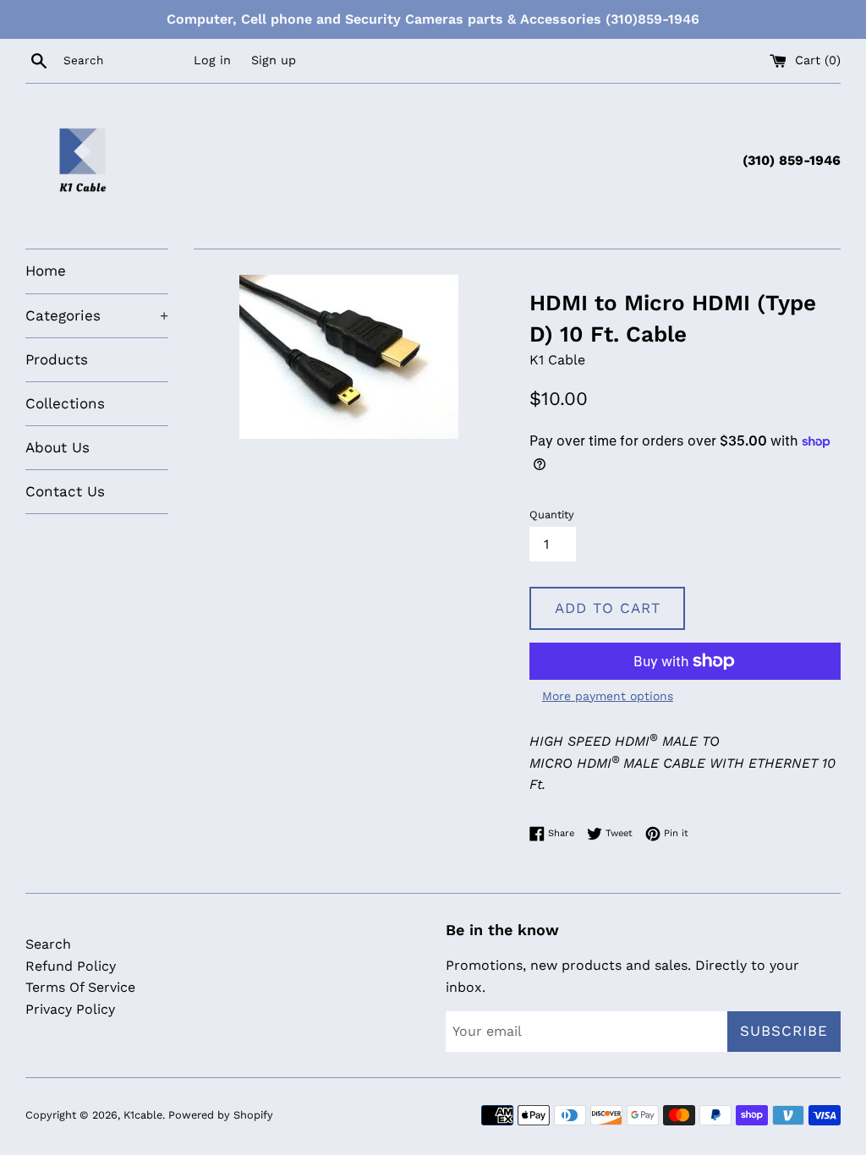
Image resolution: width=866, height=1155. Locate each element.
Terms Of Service (80, 987)
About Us (57, 447)
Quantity (551, 514)
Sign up (273, 60)
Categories (96, 315)
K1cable (142, 1114)
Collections (65, 403)
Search (48, 944)
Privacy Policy (70, 1009)
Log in (212, 60)
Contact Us (65, 491)
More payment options (607, 696)
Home (45, 270)
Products (56, 359)
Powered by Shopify (220, 1114)
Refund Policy (70, 966)
